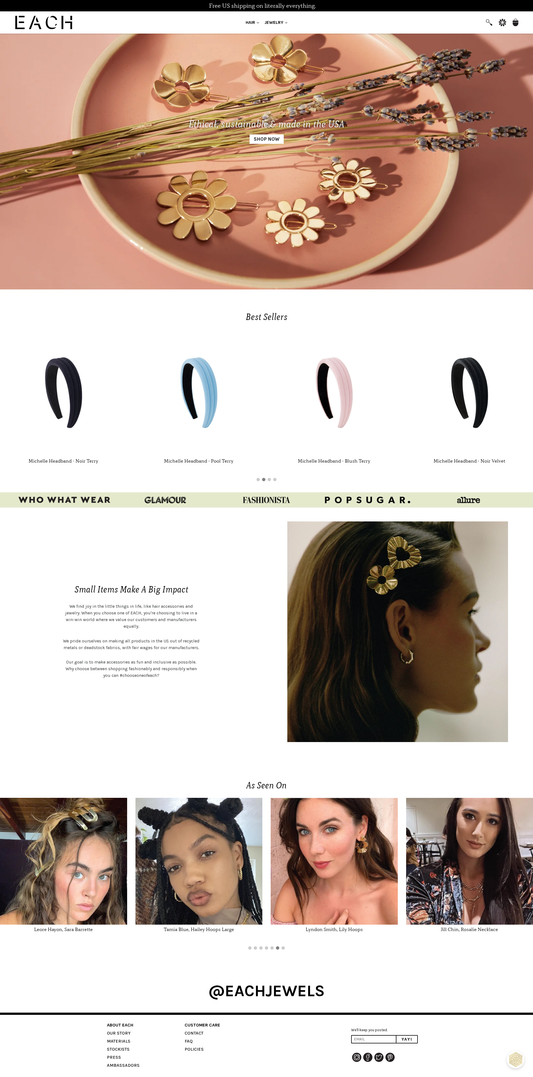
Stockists (118, 1049)
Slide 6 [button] (277, 948)
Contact (194, 1033)
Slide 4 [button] (274, 479)
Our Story (118, 1033)
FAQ (189, 1041)
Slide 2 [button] (263, 479)
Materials (118, 1041)
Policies (194, 1049)
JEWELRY (277, 22)
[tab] (258, 479)
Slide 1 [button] (258, 479)
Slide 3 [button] (269, 479)
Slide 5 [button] (272, 948)
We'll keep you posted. (369, 1030)
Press (114, 1057)
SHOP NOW (267, 139)
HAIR (254, 22)
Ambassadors (123, 1065)
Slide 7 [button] (283, 948)
